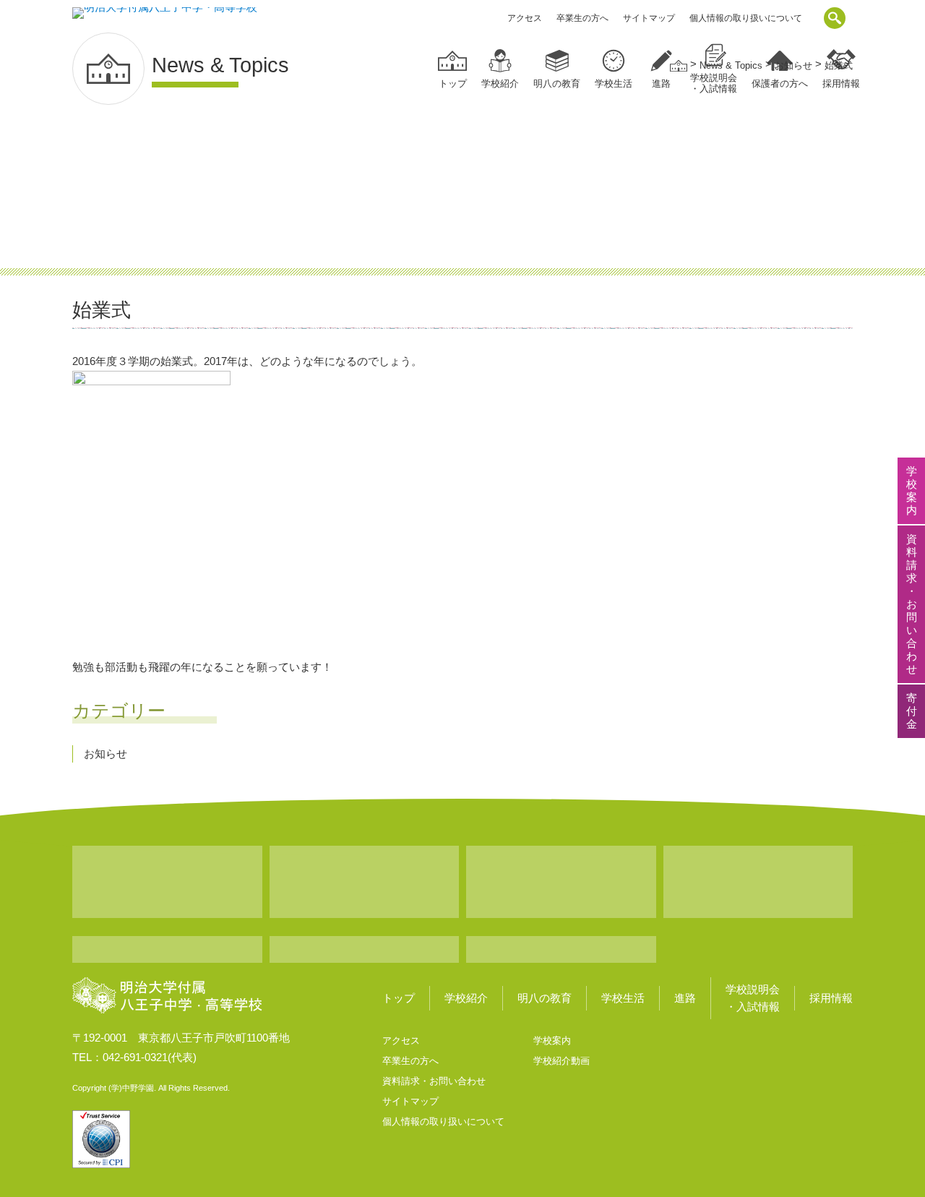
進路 (661, 83)
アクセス (524, 18)
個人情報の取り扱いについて (745, 18)
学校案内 (552, 1040)
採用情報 (831, 998)
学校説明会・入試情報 (753, 998)
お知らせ (105, 753)
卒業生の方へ (582, 18)
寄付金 (911, 711)
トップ (453, 83)
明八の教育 (556, 83)
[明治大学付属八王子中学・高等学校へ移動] (678, 65)
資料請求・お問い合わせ (434, 1081)
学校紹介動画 (561, 1060)
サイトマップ (649, 18)
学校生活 (613, 83)
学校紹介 (500, 83)
